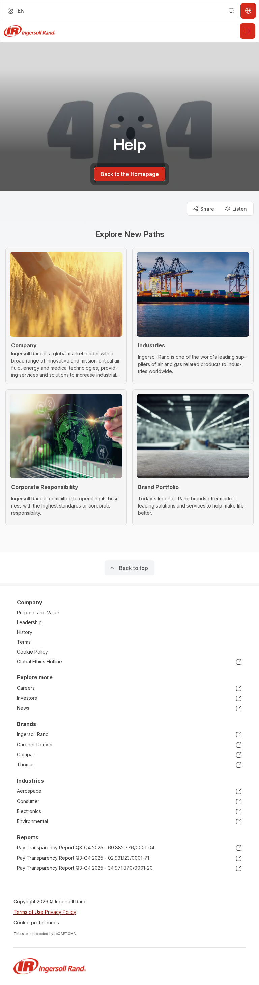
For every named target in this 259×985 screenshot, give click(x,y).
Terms (24, 642)
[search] (231, 11)
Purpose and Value (38, 612)
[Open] (247, 31)
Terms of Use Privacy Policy (44, 912)
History (24, 632)
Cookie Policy (32, 652)
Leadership (29, 622)
